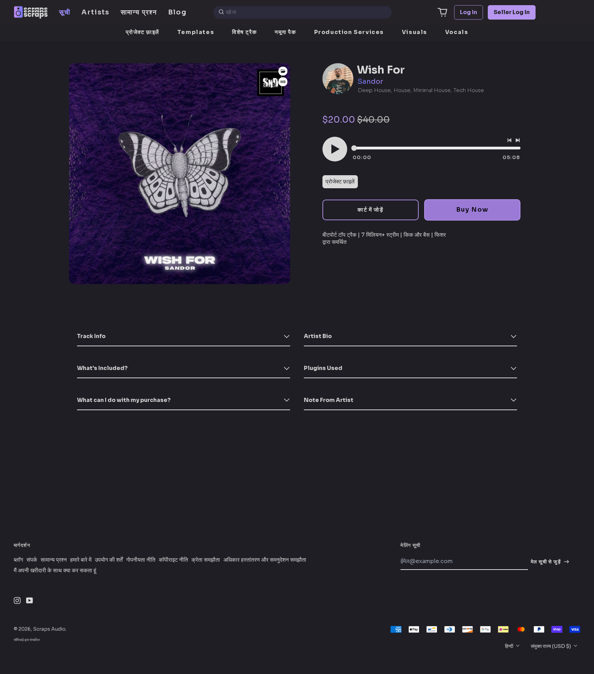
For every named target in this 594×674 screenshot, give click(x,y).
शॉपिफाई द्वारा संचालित (27, 640)
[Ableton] (282, 82)
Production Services (349, 32)
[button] (442, 12)
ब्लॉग (18, 560)
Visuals (414, 32)
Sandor (370, 81)
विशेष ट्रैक (244, 32)
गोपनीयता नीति (140, 560)
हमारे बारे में (80, 560)
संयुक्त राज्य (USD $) (551, 646)
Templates (195, 32)
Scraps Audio (49, 629)
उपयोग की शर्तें (109, 560)
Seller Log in (512, 12)
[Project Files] (282, 71)
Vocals (457, 32)
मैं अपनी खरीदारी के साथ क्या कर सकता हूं (55, 570)
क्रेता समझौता (205, 560)
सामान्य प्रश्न (139, 12)
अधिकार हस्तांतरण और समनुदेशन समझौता (264, 560)
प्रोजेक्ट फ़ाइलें (143, 32)
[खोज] (221, 12)
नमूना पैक (285, 32)
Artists (95, 12)
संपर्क (31, 560)
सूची (64, 12)
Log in (468, 12)
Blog (177, 12)
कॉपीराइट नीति (173, 560)
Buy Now (472, 209)
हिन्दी (509, 646)
